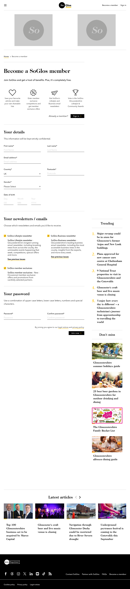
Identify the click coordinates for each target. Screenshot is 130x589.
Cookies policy (9, 585)
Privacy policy (22, 585)
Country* (8, 169)
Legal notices (35, 585)
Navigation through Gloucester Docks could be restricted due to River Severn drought (80, 531)
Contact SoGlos (72, 574)
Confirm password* (55, 313)
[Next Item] (80, 497)
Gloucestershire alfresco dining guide (105, 457)
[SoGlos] (65, 5)
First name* (9, 146)
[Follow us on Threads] (12, 574)
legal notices (63, 327)
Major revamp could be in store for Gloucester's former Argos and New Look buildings (109, 240)
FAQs (104, 574)
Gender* (8, 182)
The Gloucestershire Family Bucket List (105, 429)
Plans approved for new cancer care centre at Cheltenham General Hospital (109, 259)
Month (20, 198)
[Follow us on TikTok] (44, 574)
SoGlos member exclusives (19, 268)
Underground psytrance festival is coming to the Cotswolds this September (112, 531)
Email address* (10, 157)
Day (5, 198)
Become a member (110, 5)
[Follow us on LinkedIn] (31, 574)
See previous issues (16, 259)
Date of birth (9, 194)
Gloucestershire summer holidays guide (106, 364)
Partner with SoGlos (90, 574)
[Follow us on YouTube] (37, 574)
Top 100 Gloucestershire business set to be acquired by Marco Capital (17, 531)
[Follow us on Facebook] (6, 574)
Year (33, 198)
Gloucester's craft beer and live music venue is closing (108, 291)
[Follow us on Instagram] (18, 574)
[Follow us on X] (25, 574)
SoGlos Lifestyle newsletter (19, 236)
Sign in (123, 5)
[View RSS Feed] (50, 574)
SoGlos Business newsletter (63, 236)
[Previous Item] (76, 497)
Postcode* (51, 169)
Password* (8, 313)
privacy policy (78, 327)
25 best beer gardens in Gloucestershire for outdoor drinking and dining (107, 396)
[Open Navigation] (5, 5)
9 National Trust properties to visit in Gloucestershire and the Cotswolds (109, 276)
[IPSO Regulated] (13, 561)
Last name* (52, 146)
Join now (75, 333)
